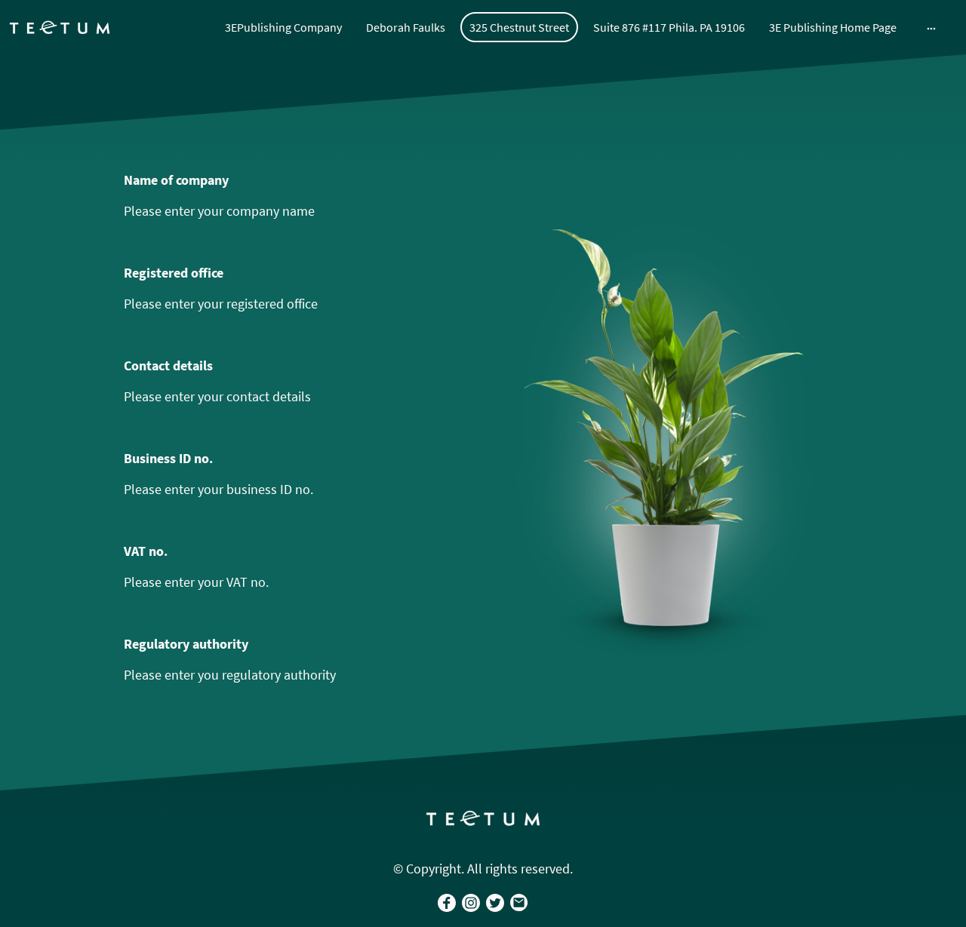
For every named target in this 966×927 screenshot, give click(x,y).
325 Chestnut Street (519, 27)
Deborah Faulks (405, 27)
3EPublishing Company (283, 27)
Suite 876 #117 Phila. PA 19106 (669, 27)
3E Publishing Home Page (833, 27)
